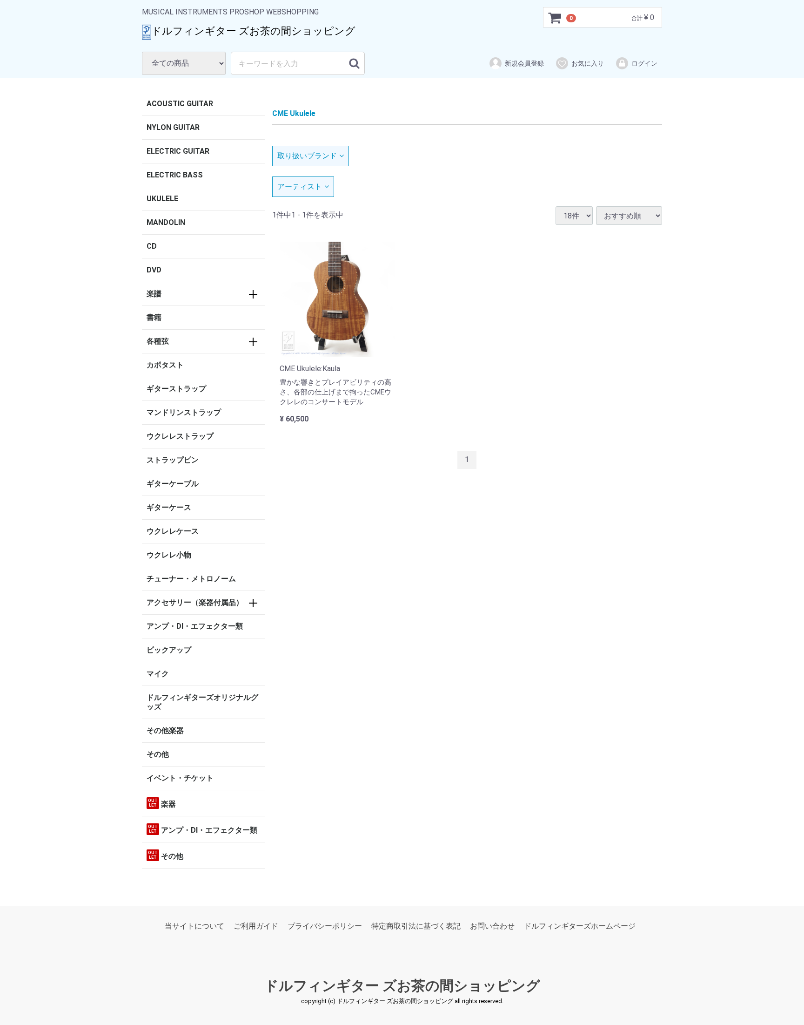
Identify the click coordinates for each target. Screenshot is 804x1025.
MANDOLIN (166, 222)
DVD (154, 269)
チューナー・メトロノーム (191, 578)
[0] (555, 17)
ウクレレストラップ (180, 436)
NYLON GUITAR (173, 127)
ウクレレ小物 (169, 554)
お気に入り (587, 63)
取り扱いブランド (307, 155)
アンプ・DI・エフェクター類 (195, 626)
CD (152, 246)
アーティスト (299, 186)
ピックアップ (169, 649)
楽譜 (154, 293)
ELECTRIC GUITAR (178, 151)
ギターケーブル (173, 483)
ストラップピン (173, 459)
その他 (158, 754)
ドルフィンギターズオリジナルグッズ (202, 702)
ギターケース (169, 507)
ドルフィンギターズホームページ (580, 926)
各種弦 (158, 341)
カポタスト (165, 364)
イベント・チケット (180, 778)
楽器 (162, 803)
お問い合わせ (492, 926)
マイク (158, 673)
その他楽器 (165, 730)
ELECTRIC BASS (175, 174)
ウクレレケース (173, 531)
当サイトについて (194, 926)
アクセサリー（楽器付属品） (195, 602)
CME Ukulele (293, 113)
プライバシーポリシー (325, 926)
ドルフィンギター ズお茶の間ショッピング (402, 986)
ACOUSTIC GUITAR (180, 103)
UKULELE (162, 198)
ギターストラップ (176, 388)
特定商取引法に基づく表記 (416, 926)
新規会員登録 (524, 63)
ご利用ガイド (256, 926)
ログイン (644, 63)
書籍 (154, 317)
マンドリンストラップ (184, 412)
